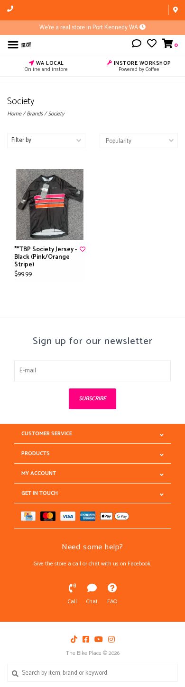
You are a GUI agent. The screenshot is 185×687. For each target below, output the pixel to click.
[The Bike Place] (26, 45)
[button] (136, 45)
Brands (35, 113)
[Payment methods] (30, 515)
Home (14, 113)
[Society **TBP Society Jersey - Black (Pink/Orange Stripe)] (49, 204)
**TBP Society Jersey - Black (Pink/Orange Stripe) (45, 257)
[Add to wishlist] (82, 249)
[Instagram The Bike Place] (111, 639)
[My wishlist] (152, 45)
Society (56, 113)
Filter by (21, 140)
